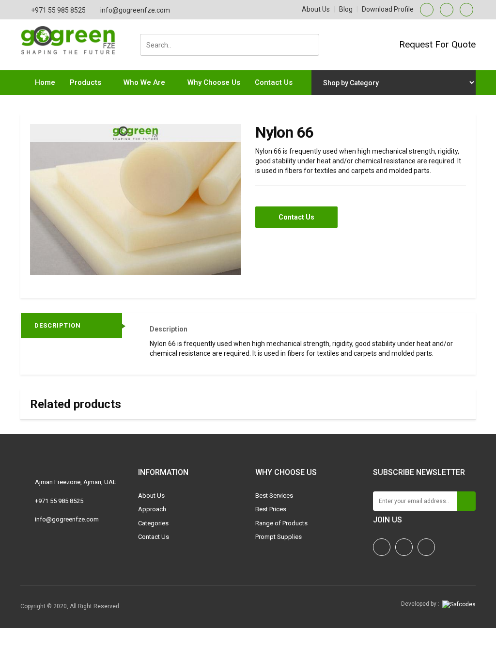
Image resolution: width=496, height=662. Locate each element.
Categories (153, 523)
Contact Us (274, 82)
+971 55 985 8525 (58, 10)
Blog (346, 9)
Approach (152, 509)
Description (57, 325)
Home (45, 82)
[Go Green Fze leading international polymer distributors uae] (72, 30)
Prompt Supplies (278, 536)
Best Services (274, 495)
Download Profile (388, 9)
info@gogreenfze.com (135, 10)
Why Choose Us (213, 82)
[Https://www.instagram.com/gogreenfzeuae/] (381, 547)
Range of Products (281, 523)
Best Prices (270, 509)
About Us (316, 9)
